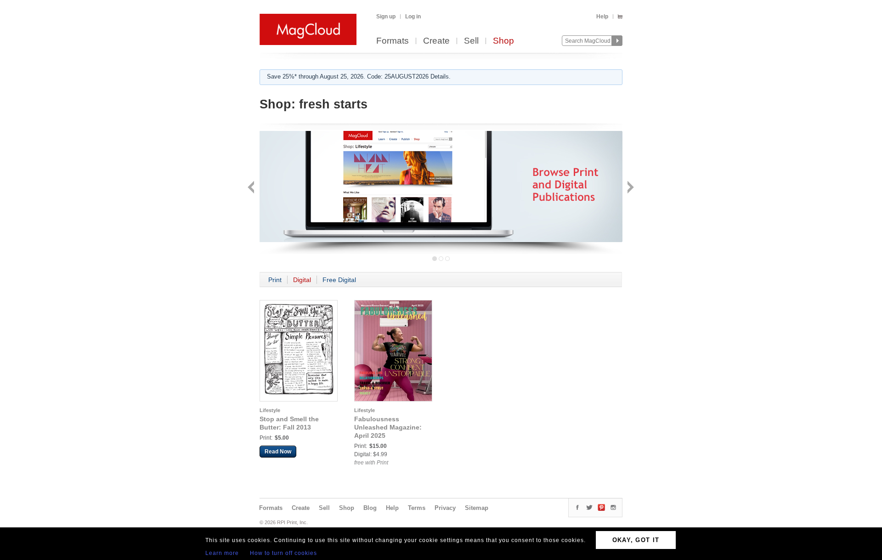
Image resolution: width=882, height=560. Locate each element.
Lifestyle (270, 410)
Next (629, 188)
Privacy (445, 507)
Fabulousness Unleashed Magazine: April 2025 (388, 427)
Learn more (222, 553)
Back (252, 188)
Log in (413, 16)
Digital (302, 279)
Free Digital (339, 279)
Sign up (386, 16)
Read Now (278, 451)
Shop (503, 41)
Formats (392, 41)
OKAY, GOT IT (636, 540)
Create (436, 41)
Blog (370, 507)
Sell (471, 41)
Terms (416, 507)
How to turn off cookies (283, 553)
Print (275, 279)
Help (602, 16)
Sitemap (476, 507)
